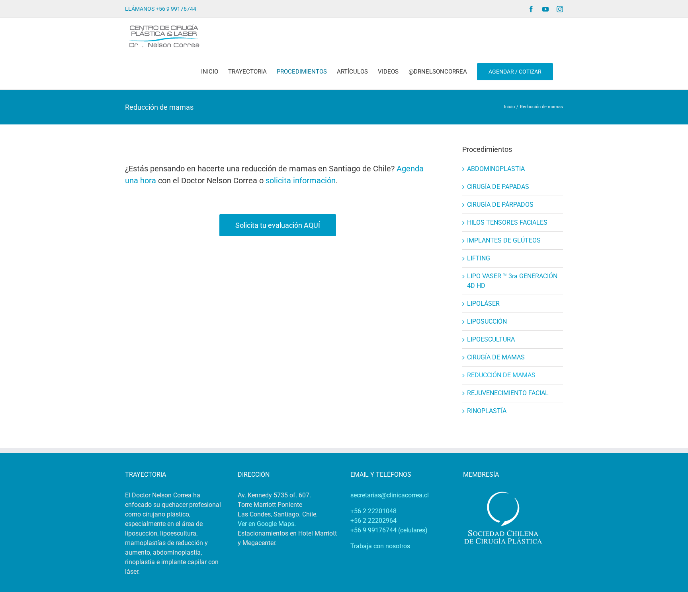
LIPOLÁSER (483, 303)
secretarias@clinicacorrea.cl (389, 495)
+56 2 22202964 (373, 520)
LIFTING (478, 258)
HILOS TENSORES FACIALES (507, 222)
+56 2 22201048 (373, 511)
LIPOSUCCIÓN (487, 321)
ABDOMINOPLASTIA (496, 169)
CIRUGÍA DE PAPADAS (498, 186)
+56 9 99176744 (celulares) (389, 530)
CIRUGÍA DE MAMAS (496, 357)
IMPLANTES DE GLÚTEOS (504, 240)
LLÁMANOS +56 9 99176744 (160, 9)
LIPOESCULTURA (491, 339)
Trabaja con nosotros (380, 546)
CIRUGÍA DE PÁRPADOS (500, 204)
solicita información (301, 180)
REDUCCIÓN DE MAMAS (501, 375)
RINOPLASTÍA (486, 411)
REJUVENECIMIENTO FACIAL (508, 393)
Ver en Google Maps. (267, 524)
